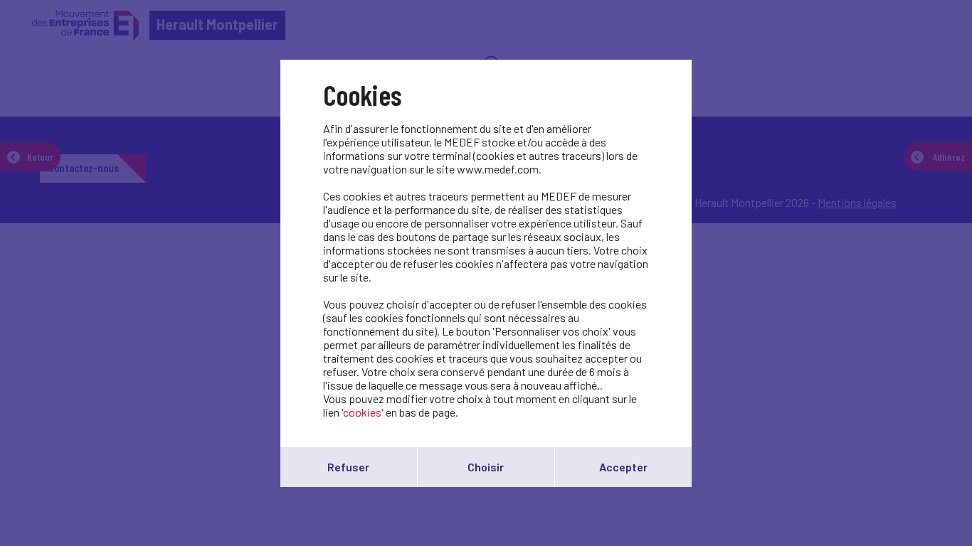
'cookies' (363, 412)
